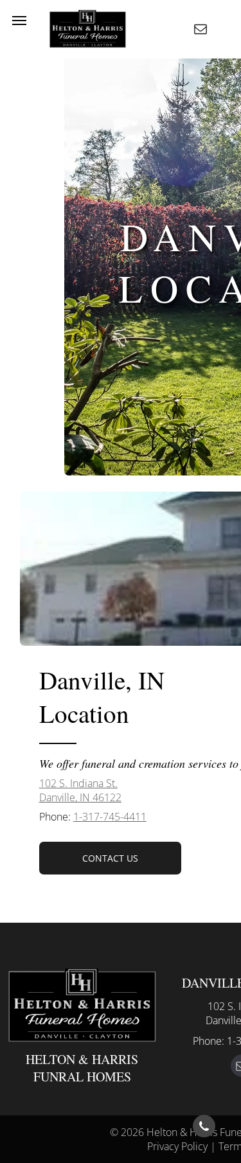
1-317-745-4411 (110, 817)
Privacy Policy (177, 1146)
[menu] (19, 20)
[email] (200, 30)
